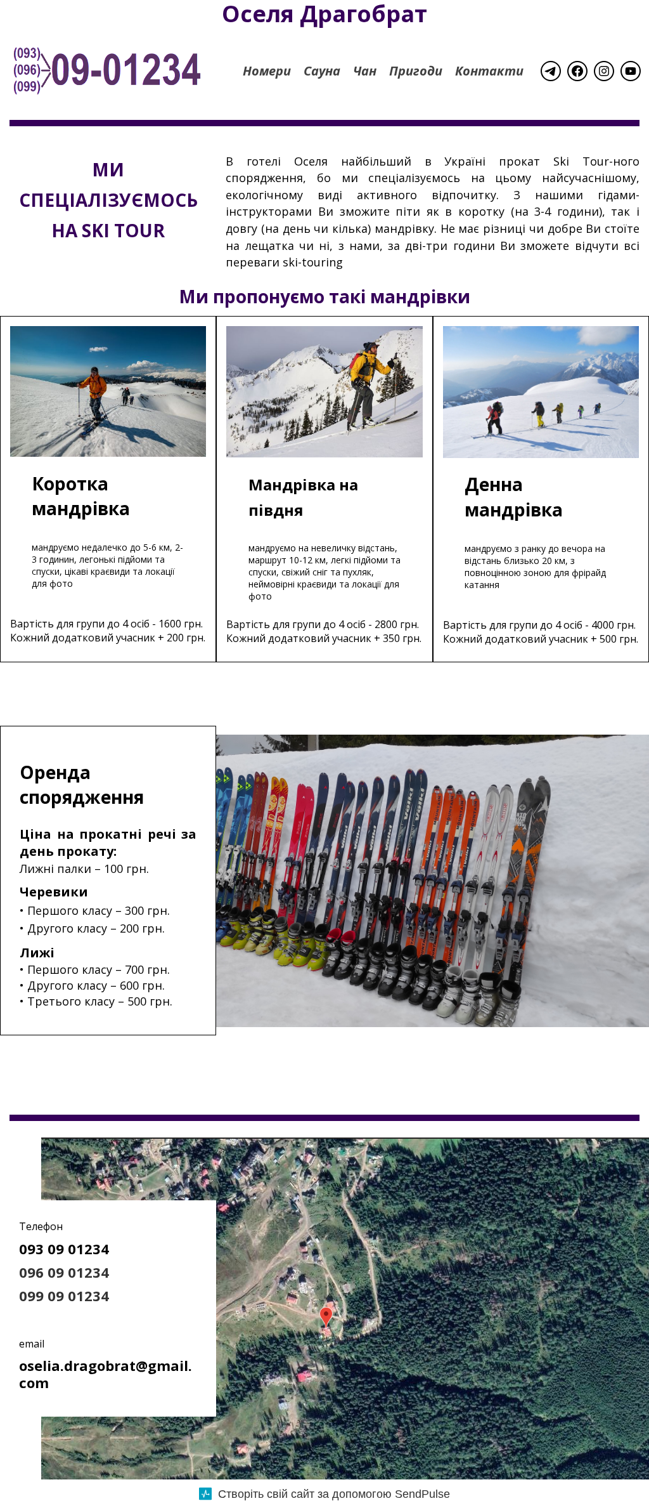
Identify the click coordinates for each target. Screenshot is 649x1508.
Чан (364, 70)
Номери (267, 70)
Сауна (322, 70)
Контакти (489, 70)
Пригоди (415, 70)
